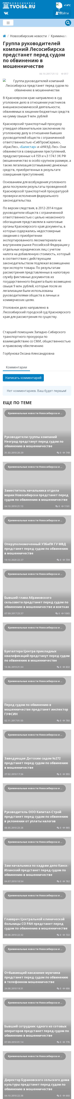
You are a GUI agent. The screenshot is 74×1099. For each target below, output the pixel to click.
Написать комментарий (23, 378)
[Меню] (8, 23)
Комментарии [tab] (16, 367)
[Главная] (4, 36)
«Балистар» (28, 147)
